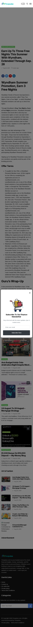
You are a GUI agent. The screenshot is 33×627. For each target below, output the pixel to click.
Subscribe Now (16, 333)
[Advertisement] (16, 24)
